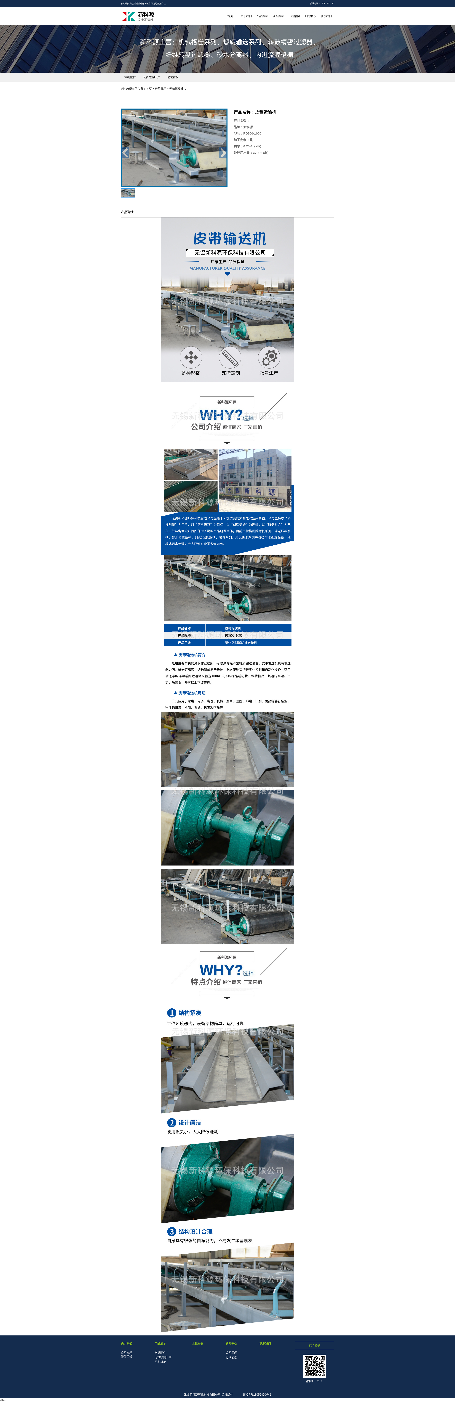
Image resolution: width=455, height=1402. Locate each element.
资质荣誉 (126, 1356)
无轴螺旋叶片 (151, 77)
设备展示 (278, 16)
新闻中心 (310, 16)
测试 (3, 1399)
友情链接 (314, 1345)
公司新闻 (231, 1352)
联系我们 (326, 16)
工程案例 (294, 16)
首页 (230, 16)
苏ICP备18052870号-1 (257, 1394)
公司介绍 (126, 1352)
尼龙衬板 (172, 77)
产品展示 (262, 16)
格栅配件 (130, 77)
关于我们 (246, 16)
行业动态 (231, 1357)
